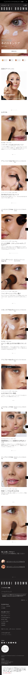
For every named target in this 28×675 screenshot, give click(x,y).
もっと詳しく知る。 (7, 672)
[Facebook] (4, 642)
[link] (25, 5)
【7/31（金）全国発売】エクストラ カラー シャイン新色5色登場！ (14, 1)
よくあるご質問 (4, 621)
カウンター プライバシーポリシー (7, 661)
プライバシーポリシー (5, 660)
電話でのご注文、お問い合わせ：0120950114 (11, 629)
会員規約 (2, 659)
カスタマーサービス (5, 613)
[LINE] (15, 642)
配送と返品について (5, 615)
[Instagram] (2, 642)
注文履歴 (3, 608)
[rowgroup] (14, 34)
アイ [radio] (12, 60)
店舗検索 (3, 625)
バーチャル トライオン (6, 634)
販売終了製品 (4, 619)
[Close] (26, 1)
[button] (4, 5)
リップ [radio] (18, 60)
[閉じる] (24, 669)
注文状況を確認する (5, 617)
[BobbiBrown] (14, 8)
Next (26, 133)
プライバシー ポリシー (12, 596)
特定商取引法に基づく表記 (6, 662)
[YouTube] (13, 642)
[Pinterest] (8, 642)
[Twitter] (6, 642)
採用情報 (3, 623)
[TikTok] (11, 642)
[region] (15, 670)
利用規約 (2, 658)
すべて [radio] (5, 60)
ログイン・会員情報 (5, 606)
